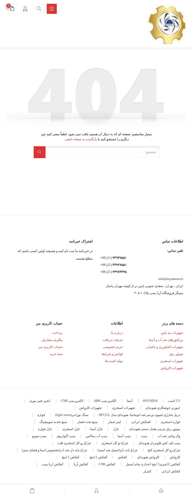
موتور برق (176, 354)
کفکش (122, 457)
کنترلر (147, 471)
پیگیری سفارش (52, 340)
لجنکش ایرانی (141, 422)
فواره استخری (170, 422)
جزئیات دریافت (113, 340)
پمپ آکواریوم (66, 436)
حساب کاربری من (50, 347)
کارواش (175, 457)
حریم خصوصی (113, 347)
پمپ (144, 436)
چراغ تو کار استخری (114, 443)
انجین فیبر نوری (40, 401)
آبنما (130, 401)
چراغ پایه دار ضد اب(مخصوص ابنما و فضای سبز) (54, 450)
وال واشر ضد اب (169, 436)
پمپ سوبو (39, 436)
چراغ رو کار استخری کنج (164, 450)
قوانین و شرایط (112, 354)
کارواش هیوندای (148, 457)
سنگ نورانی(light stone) (71, 415)
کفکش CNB (107, 464)
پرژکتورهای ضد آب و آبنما (166, 340)
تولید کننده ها (114, 361)
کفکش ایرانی (171, 471)
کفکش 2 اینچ (98, 457)
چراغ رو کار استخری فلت (74, 443)
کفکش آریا (81, 464)
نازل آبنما (96, 429)
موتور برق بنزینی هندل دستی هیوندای (154, 429)
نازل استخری (71, 429)
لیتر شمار (114, 422)
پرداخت (57, 333)
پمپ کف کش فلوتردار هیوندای (159, 443)
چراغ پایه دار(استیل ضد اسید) (117, 450)
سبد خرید (56, 354)
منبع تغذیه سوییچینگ (53, 422)
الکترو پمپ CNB (72, 401)
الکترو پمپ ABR (105, 401)
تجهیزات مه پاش (172, 333)
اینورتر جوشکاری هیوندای (163, 408)
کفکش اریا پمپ (52, 464)
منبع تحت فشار (87, 422)
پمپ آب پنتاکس (96, 436)
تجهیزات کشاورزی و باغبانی (164, 347)
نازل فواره (45, 429)
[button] (12, 9)
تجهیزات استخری (171, 361)
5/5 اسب (174, 401)
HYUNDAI (150, 401)
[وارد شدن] (97, 490)
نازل (116, 429)
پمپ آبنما (124, 436)
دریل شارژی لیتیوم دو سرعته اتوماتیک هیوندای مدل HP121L (139, 415)
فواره (41, 415)
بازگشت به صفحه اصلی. (80, 139)
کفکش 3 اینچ (70, 457)
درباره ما (117, 333)
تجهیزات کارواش (172, 368)
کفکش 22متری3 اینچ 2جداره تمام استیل (153, 464)
